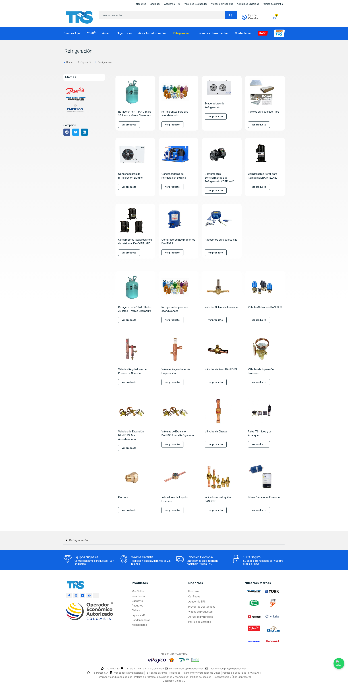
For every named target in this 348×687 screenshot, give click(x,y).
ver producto (129, 124)
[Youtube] (89, 595)
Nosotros (141, 4)
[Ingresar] (244, 17)
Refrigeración (181, 33)
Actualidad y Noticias (248, 4)
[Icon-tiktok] (96, 595)
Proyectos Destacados (196, 4)
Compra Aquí (72, 33)
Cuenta (253, 18)
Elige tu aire (124, 33)
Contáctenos (243, 33)
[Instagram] (75, 595)
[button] (66, 132)
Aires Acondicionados (152, 33)
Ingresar (252, 15)
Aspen (106, 33)
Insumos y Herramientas (212, 33)
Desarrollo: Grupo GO (174, 680)
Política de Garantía (273, 4)
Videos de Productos (222, 4)
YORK (91, 33)
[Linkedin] (82, 595)
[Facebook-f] (69, 595)
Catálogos (155, 4)
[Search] (231, 15)
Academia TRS (172, 4)
